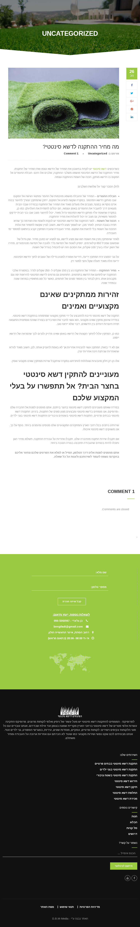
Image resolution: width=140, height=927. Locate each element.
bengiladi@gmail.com (68, 626)
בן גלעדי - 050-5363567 (68, 620)
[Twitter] (132, 93)
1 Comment (71, 153)
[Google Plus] (132, 101)
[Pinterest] (132, 109)
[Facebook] (132, 85)
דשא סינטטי (100, 168)
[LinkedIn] (132, 116)
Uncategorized (97, 153)
